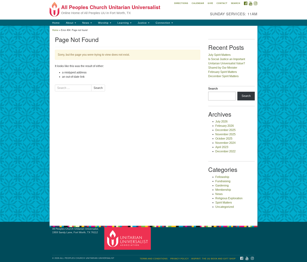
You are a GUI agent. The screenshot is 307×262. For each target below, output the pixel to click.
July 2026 (221, 121)
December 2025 (225, 130)
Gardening (222, 185)
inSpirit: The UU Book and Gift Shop (213, 259)
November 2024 (225, 142)
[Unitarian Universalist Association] (128, 238)
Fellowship (222, 176)
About (69, 22)
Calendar (198, 3)
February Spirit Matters (222, 71)
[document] (153, 124)
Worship (103, 22)
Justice (142, 22)
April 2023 (221, 147)
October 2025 (223, 138)
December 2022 (225, 151)
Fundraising (222, 181)
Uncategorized (224, 206)
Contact (222, 3)
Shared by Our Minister (222, 67)
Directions (181, 3)
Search (235, 3)
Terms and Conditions (154, 259)
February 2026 (224, 125)
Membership (223, 189)
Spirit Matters (223, 202)
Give (210, 3)
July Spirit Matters (219, 54)
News (85, 22)
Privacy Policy (179, 259)
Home (56, 22)
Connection (163, 22)
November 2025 (225, 134)
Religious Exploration (229, 198)
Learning (123, 22)
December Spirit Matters (223, 76)
